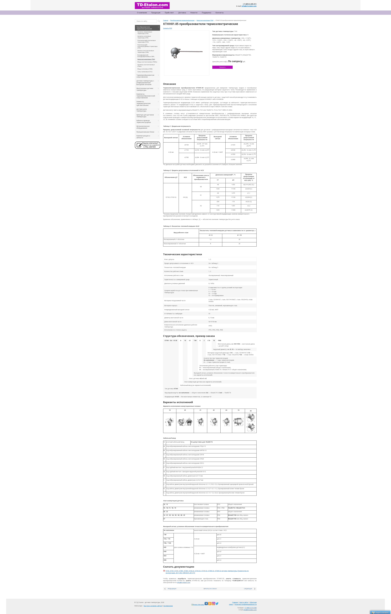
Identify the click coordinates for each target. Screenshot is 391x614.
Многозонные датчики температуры (144, 89)
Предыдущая (172, 589)
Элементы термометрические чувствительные (143, 103)
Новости (193, 13)
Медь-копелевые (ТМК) (144, 69)
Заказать (222, 67)
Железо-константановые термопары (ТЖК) (145, 51)
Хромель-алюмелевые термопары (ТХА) (144, 32)
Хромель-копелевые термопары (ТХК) (144, 37)
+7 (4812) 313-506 (250, 608)
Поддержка (206, 13)
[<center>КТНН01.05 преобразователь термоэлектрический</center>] (186, 53)
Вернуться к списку (210, 589)
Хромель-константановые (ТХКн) (146, 65)
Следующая (248, 589)
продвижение (168, 606)
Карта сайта (243, 602)
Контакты (220, 13)
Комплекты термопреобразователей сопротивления (145, 96)
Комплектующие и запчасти (143, 137)
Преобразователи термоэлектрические (182, 20)
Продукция (155, 13)
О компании (142, 13)
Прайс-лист (169, 13)
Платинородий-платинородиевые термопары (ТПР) (147, 46)
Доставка (182, 13)
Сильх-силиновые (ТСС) (144, 72)
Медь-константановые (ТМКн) (147, 62)
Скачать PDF (167, 28)
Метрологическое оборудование (143, 127)
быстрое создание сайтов (153, 606)
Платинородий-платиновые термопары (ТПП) (146, 41)
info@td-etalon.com (249, 6)
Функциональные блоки (145, 132)
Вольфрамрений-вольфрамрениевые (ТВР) (145, 56)
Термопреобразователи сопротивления (145, 76)
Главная (165, 20)
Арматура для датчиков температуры (145, 116)
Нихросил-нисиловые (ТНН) (205, 20)
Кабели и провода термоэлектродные (143, 121)
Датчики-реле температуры (141, 110)
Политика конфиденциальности (245, 604)
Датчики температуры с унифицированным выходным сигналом (145, 82)
